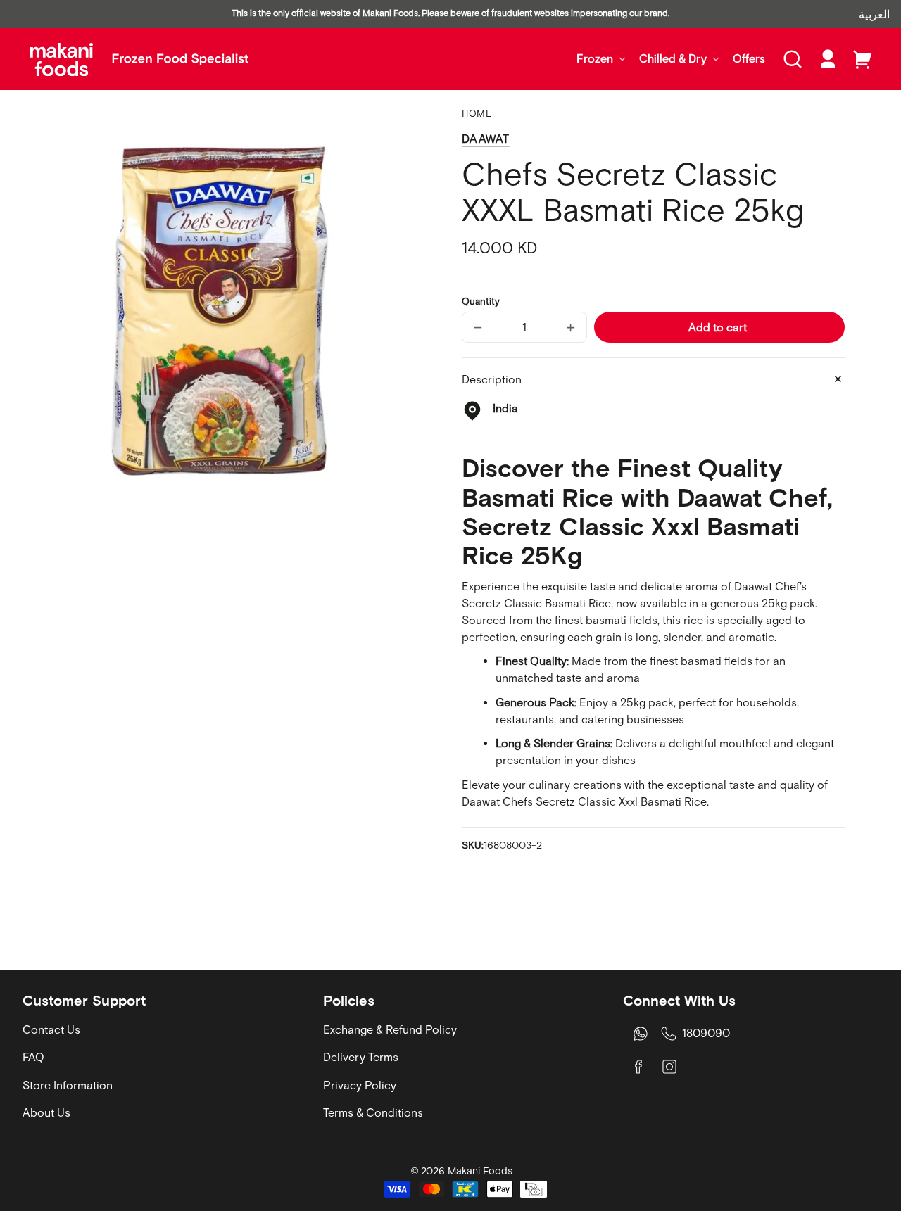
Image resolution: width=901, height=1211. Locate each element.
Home (477, 113)
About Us (46, 1112)
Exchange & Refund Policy (390, 1029)
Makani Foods (480, 1171)
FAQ (33, 1057)
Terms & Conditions (373, 1112)
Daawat (486, 138)
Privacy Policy (359, 1085)
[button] (792, 59)
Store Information (68, 1085)
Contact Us (51, 1029)
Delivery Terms (360, 1057)
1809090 (706, 1033)
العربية (874, 14)
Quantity (481, 301)
